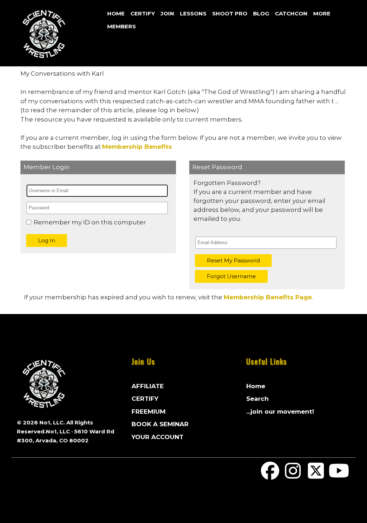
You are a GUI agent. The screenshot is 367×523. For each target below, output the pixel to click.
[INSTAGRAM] (293, 475)
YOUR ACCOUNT (158, 437)
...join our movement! (280, 411)
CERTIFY (142, 13)
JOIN (167, 13)
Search (257, 398)
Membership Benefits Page (268, 297)
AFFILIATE (148, 386)
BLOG (261, 13)
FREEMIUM (149, 411)
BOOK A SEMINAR (160, 424)
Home (116, 13)
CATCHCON (291, 13)
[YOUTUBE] (338, 475)
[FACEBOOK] (270, 475)
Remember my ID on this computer (90, 222)
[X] (315, 475)
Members (121, 26)
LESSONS (193, 13)
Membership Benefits (137, 146)
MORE (321, 13)
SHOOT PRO (229, 13)
